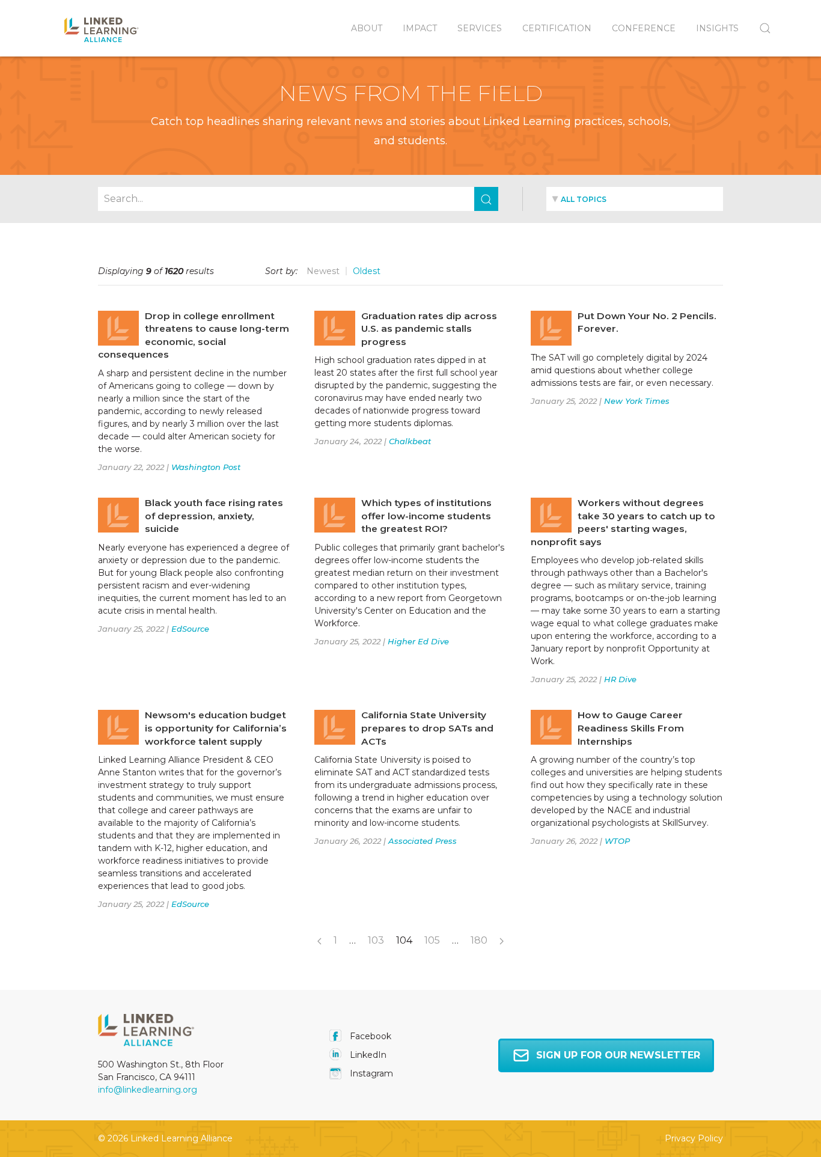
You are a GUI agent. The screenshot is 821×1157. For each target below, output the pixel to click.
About (366, 28)
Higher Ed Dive (418, 641)
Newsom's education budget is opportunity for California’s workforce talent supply (216, 727)
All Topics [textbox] (583, 199)
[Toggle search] (760, 28)
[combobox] (634, 199)
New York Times (637, 401)
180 (479, 940)
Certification (556, 28)
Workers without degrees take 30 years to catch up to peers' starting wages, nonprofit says (623, 522)
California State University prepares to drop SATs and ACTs (427, 727)
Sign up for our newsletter (618, 1055)
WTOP (617, 841)
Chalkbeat (410, 441)
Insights (717, 28)
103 (376, 940)
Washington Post (205, 467)
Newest (323, 271)
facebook (369, 1036)
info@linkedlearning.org (147, 1089)
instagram (370, 1073)
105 (432, 940)
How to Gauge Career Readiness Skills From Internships (631, 727)
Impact (420, 28)
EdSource (190, 628)
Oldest (366, 271)
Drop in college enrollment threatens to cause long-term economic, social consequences (193, 335)
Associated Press (422, 841)
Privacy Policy (694, 1138)
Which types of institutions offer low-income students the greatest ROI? (426, 515)
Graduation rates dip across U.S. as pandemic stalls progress (429, 328)
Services (479, 28)
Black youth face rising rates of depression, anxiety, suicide (214, 515)
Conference (644, 28)
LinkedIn (366, 1054)
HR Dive (620, 679)
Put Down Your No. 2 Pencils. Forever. (647, 322)
